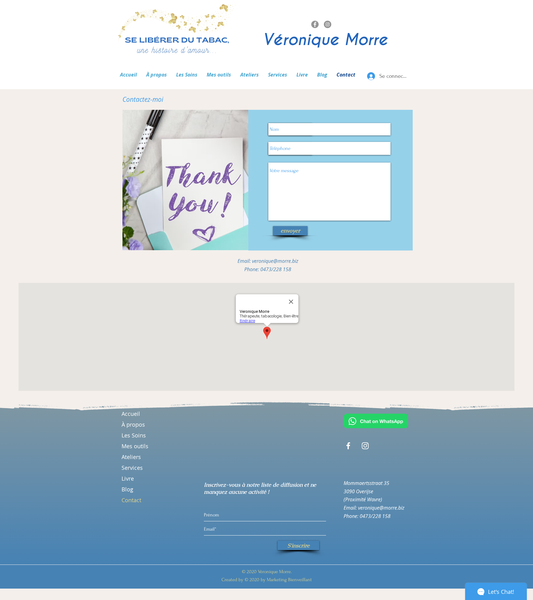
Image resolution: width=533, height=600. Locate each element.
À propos (133, 424)
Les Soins (134, 435)
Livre (128, 478)
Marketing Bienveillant (289, 579)
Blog (127, 489)
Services (132, 467)
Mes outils (135, 446)
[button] (186, 74)
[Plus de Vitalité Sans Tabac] (315, 24)
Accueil (131, 413)
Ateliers (131, 457)
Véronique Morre (325, 39)
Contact (131, 500)
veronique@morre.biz (275, 261)
